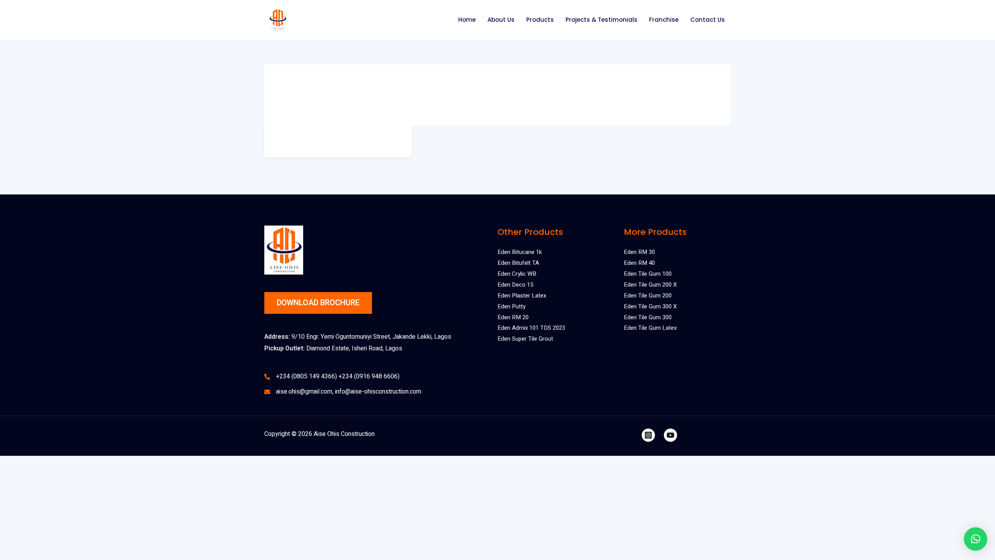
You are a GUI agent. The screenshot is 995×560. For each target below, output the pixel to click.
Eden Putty (511, 306)
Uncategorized (337, 138)
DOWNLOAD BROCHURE (318, 302)
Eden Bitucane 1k (520, 252)
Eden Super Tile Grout (525, 338)
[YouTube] (670, 435)
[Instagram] (648, 435)
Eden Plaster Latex (522, 295)
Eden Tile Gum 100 (648, 274)
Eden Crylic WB (517, 274)
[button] (975, 539)
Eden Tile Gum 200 (648, 295)
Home (467, 20)
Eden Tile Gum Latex (650, 328)
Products (540, 20)
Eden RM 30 (639, 252)
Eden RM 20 (513, 317)
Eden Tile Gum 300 (648, 317)
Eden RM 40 (639, 263)
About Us (501, 20)
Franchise (664, 20)
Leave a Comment (295, 138)
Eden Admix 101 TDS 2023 (531, 328)
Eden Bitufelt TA (518, 263)
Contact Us (707, 20)
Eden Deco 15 (515, 284)
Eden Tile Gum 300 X (650, 306)
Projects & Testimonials (601, 20)
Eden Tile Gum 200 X (650, 284)
